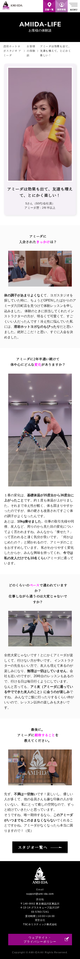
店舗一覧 (49, 9)
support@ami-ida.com (40, 893)
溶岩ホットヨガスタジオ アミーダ (12, 50)
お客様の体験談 (31, 50)
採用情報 (61, 9)
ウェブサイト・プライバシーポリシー (40, 939)
